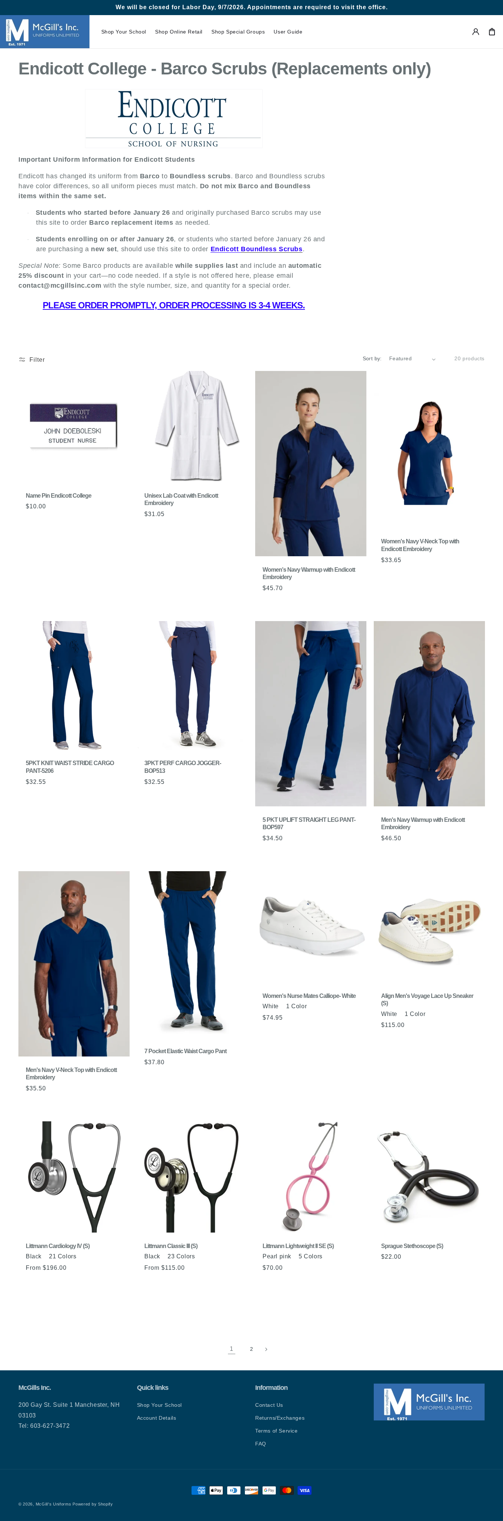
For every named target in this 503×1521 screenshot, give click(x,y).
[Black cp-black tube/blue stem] (74, 1294)
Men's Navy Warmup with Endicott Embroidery (423, 824)
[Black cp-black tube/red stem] (65, 1294)
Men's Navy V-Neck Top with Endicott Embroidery (71, 1074)
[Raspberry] (65, 1283)
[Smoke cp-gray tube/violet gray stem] (157, 1305)
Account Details (156, 1418)
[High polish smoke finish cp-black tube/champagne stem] (102, 1294)
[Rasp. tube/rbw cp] (220, 1283)
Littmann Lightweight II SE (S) (298, 1246)
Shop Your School (159, 1405)
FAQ (260, 1444)
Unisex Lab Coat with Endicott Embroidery (181, 500)
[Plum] (56, 1283)
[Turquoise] (184, 1294)
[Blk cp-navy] (102, 1283)
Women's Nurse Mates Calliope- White (309, 996)
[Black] (29, 1283)
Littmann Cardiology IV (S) (57, 1246)
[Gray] (157, 1283)
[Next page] (271, 1349)
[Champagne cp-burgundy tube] (29, 1294)
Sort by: (372, 358)
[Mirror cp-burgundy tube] (111, 1283)
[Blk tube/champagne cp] (202, 1294)
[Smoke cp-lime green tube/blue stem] (166, 1305)
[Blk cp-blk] (84, 1283)
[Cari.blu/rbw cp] (229, 1283)
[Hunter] (47, 1283)
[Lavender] (175, 1294)
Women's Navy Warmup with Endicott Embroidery (309, 574)
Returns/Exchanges (280, 1418)
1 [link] (231, 1349)
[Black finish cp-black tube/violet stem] (92, 1294)
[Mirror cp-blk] (38, 1294)
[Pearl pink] (202, 1283)
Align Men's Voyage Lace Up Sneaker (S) (427, 1000)
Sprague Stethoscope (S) (412, 1246)
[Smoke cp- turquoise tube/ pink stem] (148, 1305)
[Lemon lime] (193, 1294)
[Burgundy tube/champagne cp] (211, 1294)
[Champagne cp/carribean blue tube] (56, 1294)
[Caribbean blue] (175, 1283)
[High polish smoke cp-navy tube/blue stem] (84, 1294)
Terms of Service (276, 1431)
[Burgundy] (184, 1283)
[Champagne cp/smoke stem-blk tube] (47, 1294)
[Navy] (38, 1283)
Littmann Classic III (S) (170, 1246)
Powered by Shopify (93, 1504)
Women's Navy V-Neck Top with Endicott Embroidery (420, 546)
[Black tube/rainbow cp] (229, 1294)
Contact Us (269, 1405)
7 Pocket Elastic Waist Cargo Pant (185, 1051)
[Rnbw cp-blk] (92, 1283)
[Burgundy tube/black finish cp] (220, 1294)
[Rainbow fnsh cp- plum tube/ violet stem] (111, 1294)
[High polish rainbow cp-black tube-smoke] (29, 1305)
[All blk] (211, 1283)
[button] (124, 31)
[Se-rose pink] (74, 1283)
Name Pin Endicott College (58, 496)
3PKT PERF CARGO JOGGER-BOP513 (182, 767)
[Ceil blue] (193, 1283)
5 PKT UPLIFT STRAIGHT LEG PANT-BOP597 (309, 824)
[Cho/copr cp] (148, 1294)
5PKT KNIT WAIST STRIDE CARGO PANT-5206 (70, 767)
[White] (266, 1033)
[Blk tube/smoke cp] (157, 1294)
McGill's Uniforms (53, 1504)
